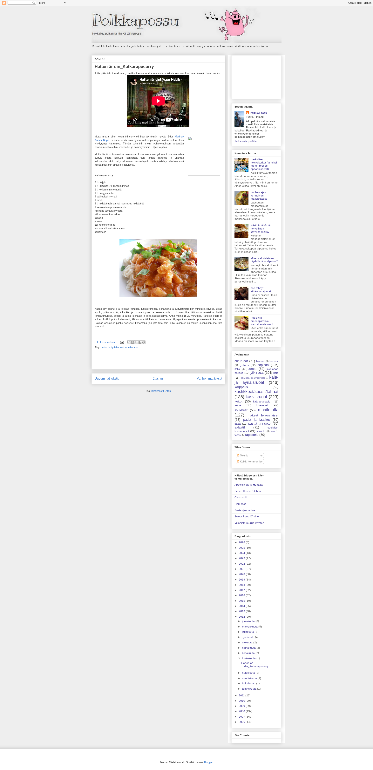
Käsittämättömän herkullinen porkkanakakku (261, 228)
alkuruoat (241, 361)
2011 (242, 695)
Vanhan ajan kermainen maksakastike (259, 195)
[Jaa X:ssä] (136, 342)
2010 (242, 700)
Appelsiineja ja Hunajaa (248, 484)
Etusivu (158, 378)
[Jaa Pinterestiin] (144, 342)
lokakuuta (248, 631)
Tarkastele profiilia (245, 141)
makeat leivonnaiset (263, 415)
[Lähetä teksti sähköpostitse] (122, 342)
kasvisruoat (256, 396)
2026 (242, 542)
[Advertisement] (158, 360)
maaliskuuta (250, 678)
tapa (273, 431)
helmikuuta (249, 683)
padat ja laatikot (256, 420)
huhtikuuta (249, 672)
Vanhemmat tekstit (209, 378)
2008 (242, 711)
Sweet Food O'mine (246, 516)
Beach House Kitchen (247, 491)
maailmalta (131, 347)
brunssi (273, 361)
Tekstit (243, 455)
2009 (242, 705)
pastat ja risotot (259, 423)
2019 (242, 579)
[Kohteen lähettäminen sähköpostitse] (129, 342)
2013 (242, 611)
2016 (242, 595)
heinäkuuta (249, 647)
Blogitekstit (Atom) (161, 390)
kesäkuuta (248, 652)
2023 (242, 558)
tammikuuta (249, 688)
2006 (242, 721)
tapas (237, 435)
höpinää (263, 365)
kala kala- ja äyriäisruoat (253, 378)
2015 (242, 600)
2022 (242, 563)
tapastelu (251, 435)
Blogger (208, 762)
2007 (242, 716)
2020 (242, 574)
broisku (260, 361)
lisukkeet (241, 410)
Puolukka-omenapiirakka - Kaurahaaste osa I (262, 321)
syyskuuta (248, 637)
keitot (238, 401)
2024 (242, 552)
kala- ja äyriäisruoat (113, 347)
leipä (237, 405)
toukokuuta (249, 658)
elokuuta (247, 642)
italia (237, 369)
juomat (251, 369)
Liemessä (240, 503)
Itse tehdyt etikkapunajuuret (261, 289)
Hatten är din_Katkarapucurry (124, 66)
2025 (242, 547)
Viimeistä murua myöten (249, 522)
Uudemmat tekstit (107, 378)
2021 (242, 568)
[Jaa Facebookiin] (140, 342)
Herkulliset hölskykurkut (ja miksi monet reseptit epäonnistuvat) (264, 164)
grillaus (244, 365)
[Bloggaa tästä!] (132, 342)
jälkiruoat (257, 373)
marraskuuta (250, 626)
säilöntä (260, 431)
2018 (242, 584)
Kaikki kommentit (250, 461)
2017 (242, 590)
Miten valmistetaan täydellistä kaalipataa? (264, 260)
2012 (242, 616)
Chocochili (240, 497)
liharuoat (262, 405)
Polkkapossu (258, 112)
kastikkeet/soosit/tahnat (256, 391)
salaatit (239, 427)
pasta (237, 423)
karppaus (241, 387)
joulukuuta (248, 621)
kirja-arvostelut (262, 401)
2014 (242, 605)
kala (275, 372)
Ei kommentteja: (106, 342)
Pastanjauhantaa (244, 510)
